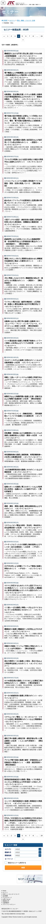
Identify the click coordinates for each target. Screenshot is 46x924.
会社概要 (5, 896)
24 (41, 36)
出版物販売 (6, 902)
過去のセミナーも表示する (17, 863)
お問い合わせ (6, 899)
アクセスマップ (7, 897)
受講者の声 (6, 901)
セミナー (5, 892)
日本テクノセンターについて (11, 894)
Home (4, 890)
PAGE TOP (42, 894)
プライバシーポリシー (9, 904)
